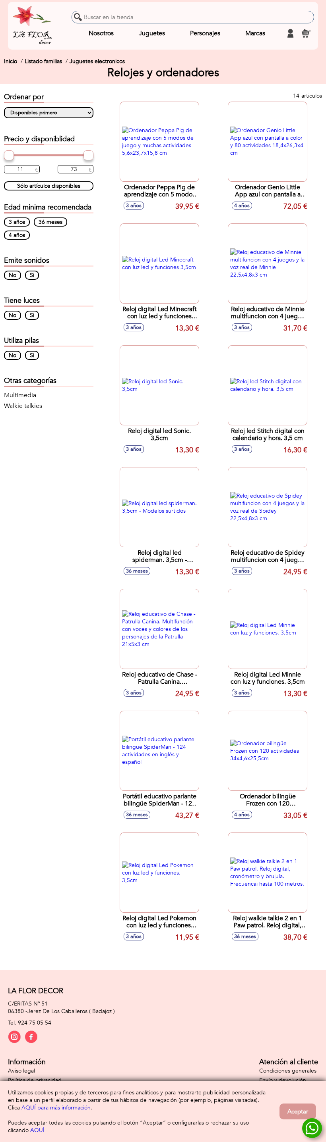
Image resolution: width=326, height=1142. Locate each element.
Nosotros (101, 33)
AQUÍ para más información (56, 1107)
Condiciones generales (287, 1071)
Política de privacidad (35, 1080)
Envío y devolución (282, 1080)
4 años (17, 235)
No (12, 275)
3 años (17, 222)
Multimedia (20, 395)
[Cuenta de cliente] (290, 33)
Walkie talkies (23, 406)
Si (32, 275)
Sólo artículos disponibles (48, 186)
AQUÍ (37, 1130)
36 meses (50, 222)
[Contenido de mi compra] (306, 33)
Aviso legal (21, 1071)
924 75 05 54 (34, 1023)
